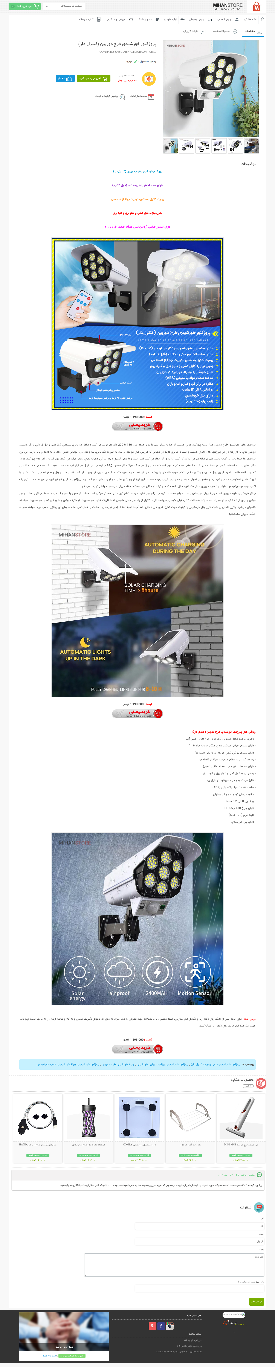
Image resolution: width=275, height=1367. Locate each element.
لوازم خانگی (250, 19)
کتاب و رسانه (86, 19)
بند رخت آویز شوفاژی (190, 1145)
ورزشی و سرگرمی (115, 19)
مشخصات (250, 31)
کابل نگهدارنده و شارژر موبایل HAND (38, 1145)
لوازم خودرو (170, 19)
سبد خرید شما (24, 6)
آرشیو (248, 1086)
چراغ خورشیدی (67, 1064)
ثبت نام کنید (49, 1356)
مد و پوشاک (145, 19)
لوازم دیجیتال (197, 19)
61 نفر (61, 78)
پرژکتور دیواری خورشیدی (150, 1064)
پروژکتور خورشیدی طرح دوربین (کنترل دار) (215, 1064)
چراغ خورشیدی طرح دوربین (117, 1064)
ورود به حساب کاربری (72, 1356)
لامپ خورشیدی (47, 1064)
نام (262, 1218)
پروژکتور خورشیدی (177, 1064)
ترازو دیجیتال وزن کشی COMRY (139, 1145)
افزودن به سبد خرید (90, 78)
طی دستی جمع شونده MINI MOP (241, 1145)
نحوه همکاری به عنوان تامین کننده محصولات (179, 1351)
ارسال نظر (256, 1301)
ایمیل (261, 1234)
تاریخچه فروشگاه (193, 1340)
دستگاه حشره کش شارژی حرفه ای (88, 1145)
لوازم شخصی (224, 19)
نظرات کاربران (190, 31)
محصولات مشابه (221, 31)
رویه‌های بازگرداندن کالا (189, 1346)
